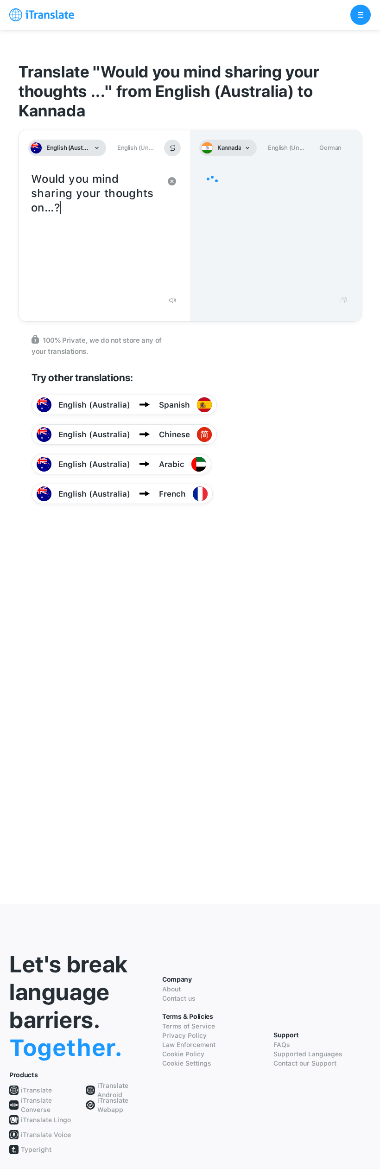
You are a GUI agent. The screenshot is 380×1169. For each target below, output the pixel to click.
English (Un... (135, 147)
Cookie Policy (183, 1054)
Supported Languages (307, 1054)
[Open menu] (360, 15)
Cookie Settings (186, 1063)
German (330, 147)
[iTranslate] (41, 14)
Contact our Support (304, 1063)
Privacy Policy (184, 1035)
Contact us (179, 998)
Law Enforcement (188, 1044)
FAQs (281, 1044)
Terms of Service (188, 1026)
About (171, 989)
